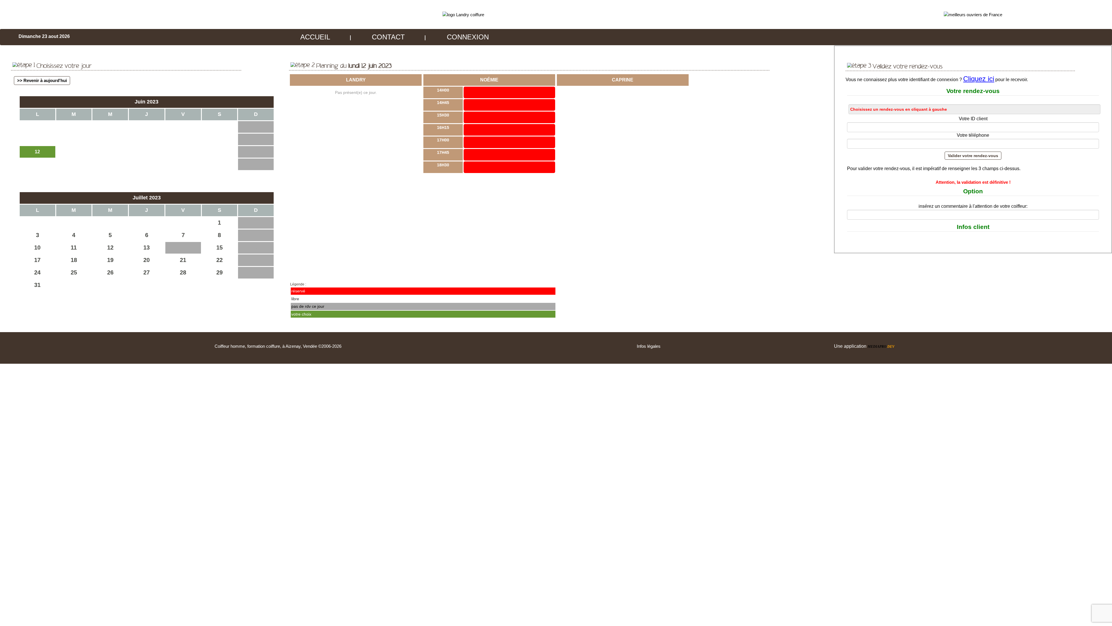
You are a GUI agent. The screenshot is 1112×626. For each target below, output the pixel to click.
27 (146, 272)
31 (37, 285)
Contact (388, 37)
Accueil (315, 37)
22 (219, 260)
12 (110, 247)
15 (219, 247)
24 (37, 272)
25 (74, 272)
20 (146, 260)
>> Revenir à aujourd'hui (42, 80)
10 (37, 247)
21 (183, 260)
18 (74, 260)
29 (219, 272)
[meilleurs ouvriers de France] (973, 14)
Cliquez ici (978, 79)
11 (74, 247)
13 (146, 247)
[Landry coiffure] (463, 14)
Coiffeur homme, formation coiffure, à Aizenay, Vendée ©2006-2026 (278, 346)
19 (110, 260)
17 (37, 260)
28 (183, 272)
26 (110, 272)
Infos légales (649, 346)
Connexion (468, 37)
